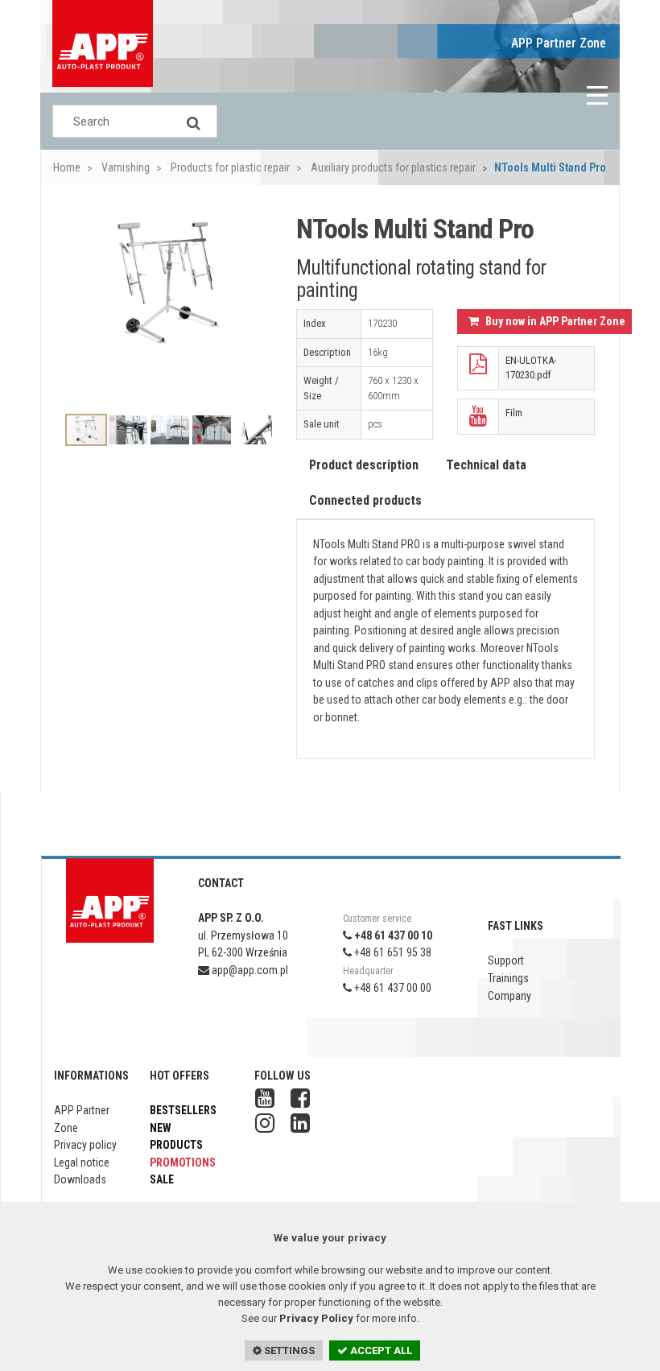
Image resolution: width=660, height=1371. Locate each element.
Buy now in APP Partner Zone (554, 321)
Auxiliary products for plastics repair (392, 167)
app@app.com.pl (248, 970)
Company (509, 995)
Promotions (183, 1162)
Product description (364, 465)
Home (66, 167)
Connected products (365, 500)
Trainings (508, 978)
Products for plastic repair (229, 167)
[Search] (193, 121)
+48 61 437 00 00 (391, 987)
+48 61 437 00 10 (392, 935)
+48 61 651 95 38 (391, 952)
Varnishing (124, 167)
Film (513, 413)
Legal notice (81, 1162)
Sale (162, 1179)
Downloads (80, 1179)
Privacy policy (85, 1144)
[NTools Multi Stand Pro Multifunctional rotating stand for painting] (168, 283)
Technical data (486, 465)
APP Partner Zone (558, 43)
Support (506, 960)
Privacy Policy (316, 1318)
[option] (168, 303)
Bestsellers (183, 1110)
